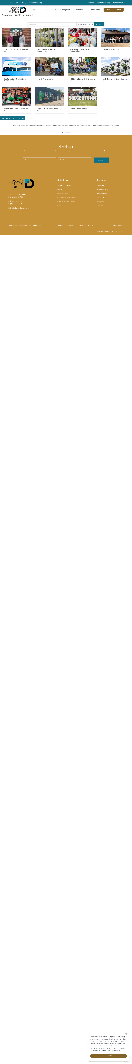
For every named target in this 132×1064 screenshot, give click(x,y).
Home (34, 10)
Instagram (100, 202)
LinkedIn (100, 206)
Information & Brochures (100, 125)
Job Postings (81, 125)
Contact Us (89, 125)
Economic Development (66, 198)
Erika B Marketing (34, 225)
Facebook (100, 198)
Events (59, 190)
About (45, 10)
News (59, 206)
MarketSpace (72, 125)
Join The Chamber (113, 10)
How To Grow (62, 194)
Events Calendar (40, 125)
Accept (108, 1056)
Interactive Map (102, 190)
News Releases (29, 125)
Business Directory (18, 125)
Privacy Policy (118, 225)
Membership (80, 10)
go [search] (100, 24)
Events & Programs (62, 10)
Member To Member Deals (60, 125)
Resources (95, 10)
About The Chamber (65, 186)
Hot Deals (48, 125)
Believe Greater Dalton (66, 202)
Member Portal (118, 3)
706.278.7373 (14, 3)
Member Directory (103, 3)
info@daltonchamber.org (32, 3)
